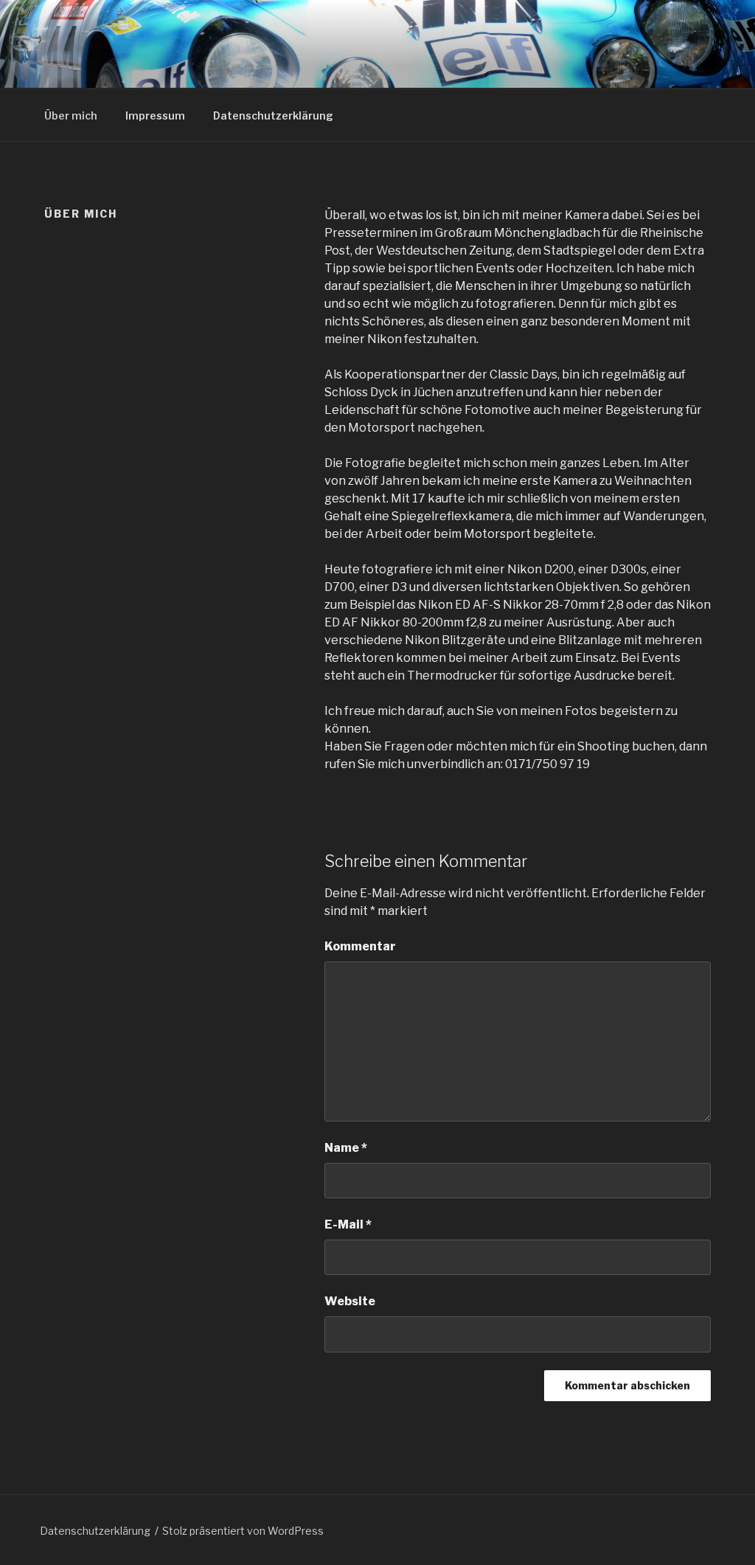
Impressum (155, 115)
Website (349, 1301)
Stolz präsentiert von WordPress (243, 1530)
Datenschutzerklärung (273, 115)
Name (345, 1148)
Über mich (70, 115)
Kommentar (360, 946)
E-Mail (348, 1224)
